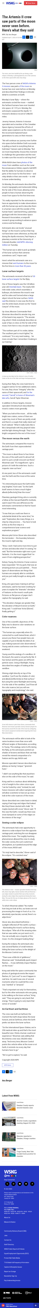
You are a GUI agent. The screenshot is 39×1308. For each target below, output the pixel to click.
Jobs (5, 1235)
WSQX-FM (13, 1211)
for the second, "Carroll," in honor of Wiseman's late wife (18, 395)
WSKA (23, 1213)
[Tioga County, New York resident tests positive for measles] (9, 1152)
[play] (3, 1305)
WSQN (12, 1213)
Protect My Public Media (12, 1258)
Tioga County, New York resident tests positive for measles (26, 1154)
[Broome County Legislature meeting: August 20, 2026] (9, 1121)
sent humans (18, 263)
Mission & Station (9, 1222)
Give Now (31, 3)
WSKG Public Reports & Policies (14, 1249)
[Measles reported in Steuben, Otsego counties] (9, 1136)
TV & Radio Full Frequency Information (16, 1262)
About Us (7, 1217)
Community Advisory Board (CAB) (15, 1231)
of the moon (24, 86)
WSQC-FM (7, 1213)
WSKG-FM (7, 1211)
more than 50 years (23, 266)
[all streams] (36, 1305)
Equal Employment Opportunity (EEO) (16, 1253)
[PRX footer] (6, 1292)
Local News (20, 1102)
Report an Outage (10, 1271)
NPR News (7, 1065)
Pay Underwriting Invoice (12, 1280)
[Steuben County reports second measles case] (9, 1106)
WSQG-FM (20, 1211)
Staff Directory (9, 1244)
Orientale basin (15, 287)
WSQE (25, 1211)
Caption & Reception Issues (13, 1267)
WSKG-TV (18, 1213)
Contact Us (7, 1240)
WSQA (30, 1211)
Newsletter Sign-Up (10, 1276)
